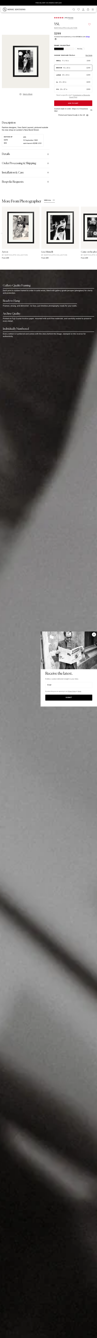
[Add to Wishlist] (89, 24)
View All (47, 200)
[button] (63, 18)
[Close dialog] (94, 634)
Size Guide (89, 55)
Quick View (20, 245)
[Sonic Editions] (14, 9)
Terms (79, 691)
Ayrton (5, 252)
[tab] (21, 201)
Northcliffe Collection (65, 28)
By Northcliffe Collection (15, 255)
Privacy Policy (72, 691)
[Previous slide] (2, 233)
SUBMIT (69, 697)
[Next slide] (95, 233)
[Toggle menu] (92, 9)
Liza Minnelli (47, 252)
